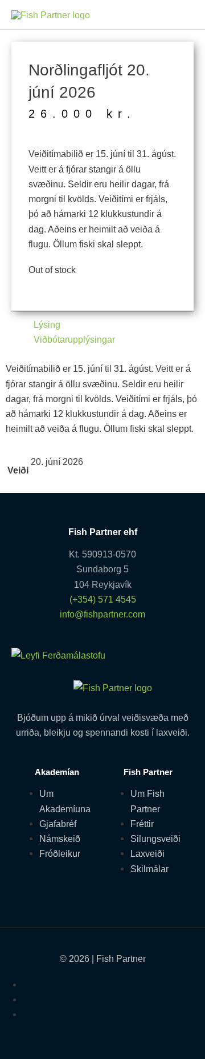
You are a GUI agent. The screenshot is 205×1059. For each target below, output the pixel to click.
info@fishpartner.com (102, 614)
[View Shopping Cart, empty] (181, 14)
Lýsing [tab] (47, 324)
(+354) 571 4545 (102, 599)
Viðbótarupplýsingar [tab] (74, 339)
